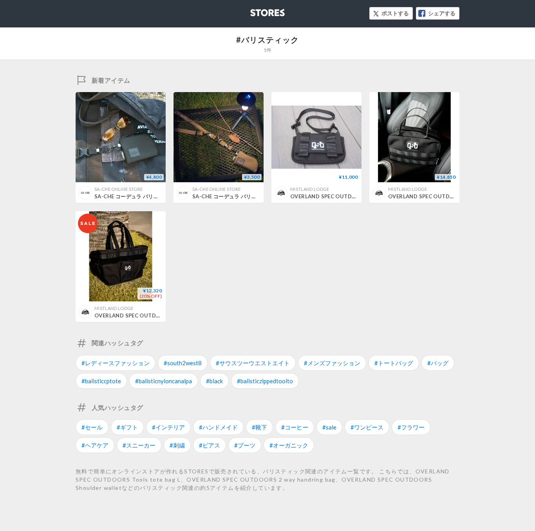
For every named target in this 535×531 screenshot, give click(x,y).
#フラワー (411, 427)
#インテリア (168, 427)
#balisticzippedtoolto (265, 380)
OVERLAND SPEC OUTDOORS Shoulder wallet (350, 196)
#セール (92, 427)
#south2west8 (183, 362)
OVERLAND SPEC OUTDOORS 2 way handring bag (452, 196)
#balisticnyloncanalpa (163, 380)
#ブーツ (244, 445)
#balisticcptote (101, 380)
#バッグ (437, 362)
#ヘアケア (94, 445)
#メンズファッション (332, 362)
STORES (254, 10)
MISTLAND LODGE (309, 189)
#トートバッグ (393, 362)
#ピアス (209, 445)
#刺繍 (177, 445)
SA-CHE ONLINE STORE (118, 189)
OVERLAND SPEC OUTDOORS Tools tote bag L (154, 315)
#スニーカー (139, 445)
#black (214, 380)
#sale (329, 427)
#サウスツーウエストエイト (253, 362)
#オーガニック (288, 445)
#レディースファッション (115, 362)
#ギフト (127, 427)
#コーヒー (294, 427)
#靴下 (259, 427)
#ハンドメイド (218, 427)
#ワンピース (367, 427)
